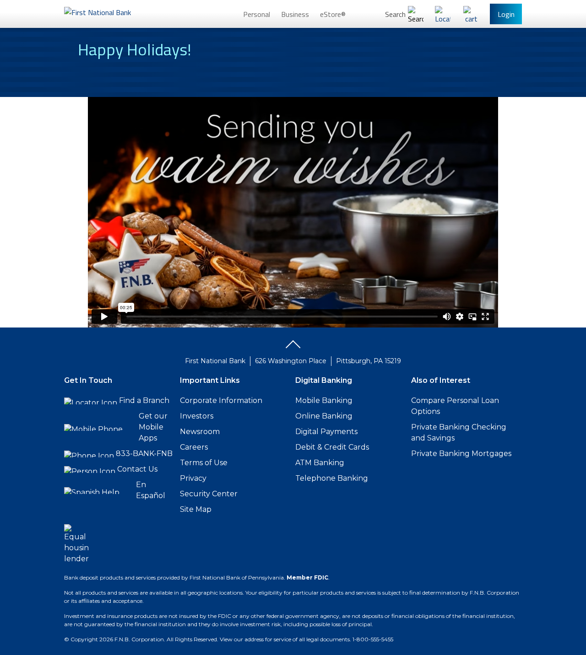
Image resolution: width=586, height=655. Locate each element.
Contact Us (137, 469)
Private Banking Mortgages (461, 453)
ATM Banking (319, 462)
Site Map (196, 509)
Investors (196, 416)
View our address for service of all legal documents (285, 639)
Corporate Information (221, 400)
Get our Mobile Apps (153, 427)
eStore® (333, 14)
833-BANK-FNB (144, 453)
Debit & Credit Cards (332, 447)
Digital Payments (326, 431)
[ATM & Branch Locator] (443, 14)
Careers (194, 447)
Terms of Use (204, 462)
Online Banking (324, 416)
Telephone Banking (331, 478)
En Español (150, 490)
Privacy (193, 478)
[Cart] (471, 14)
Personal (256, 14)
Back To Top (293, 347)
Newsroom (200, 431)
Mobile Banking (324, 400)
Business (295, 14)
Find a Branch (144, 400)
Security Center (209, 493)
